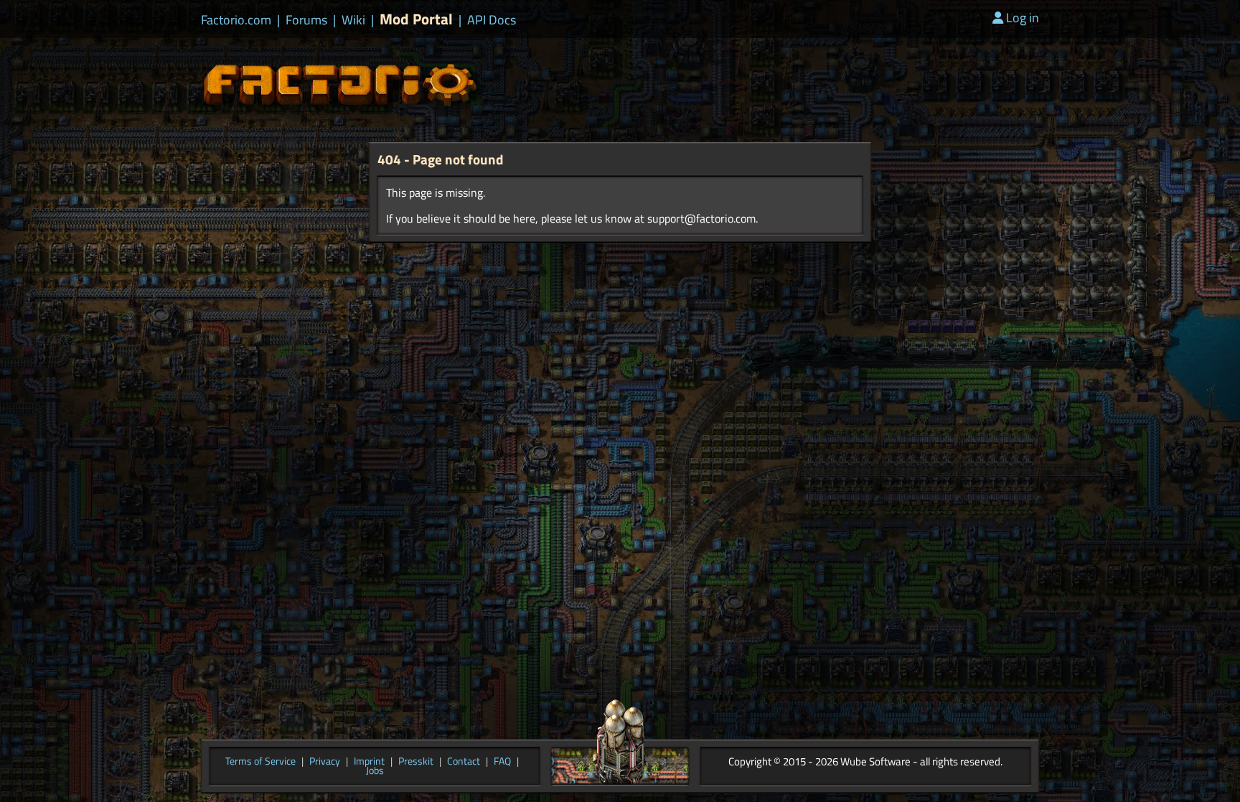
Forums (306, 20)
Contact (463, 762)
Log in (1022, 17)
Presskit (415, 762)
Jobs (375, 771)
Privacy (324, 762)
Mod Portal (416, 19)
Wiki (353, 20)
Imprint (369, 762)
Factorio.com (236, 20)
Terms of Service (260, 762)
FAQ (502, 762)
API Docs (491, 20)
